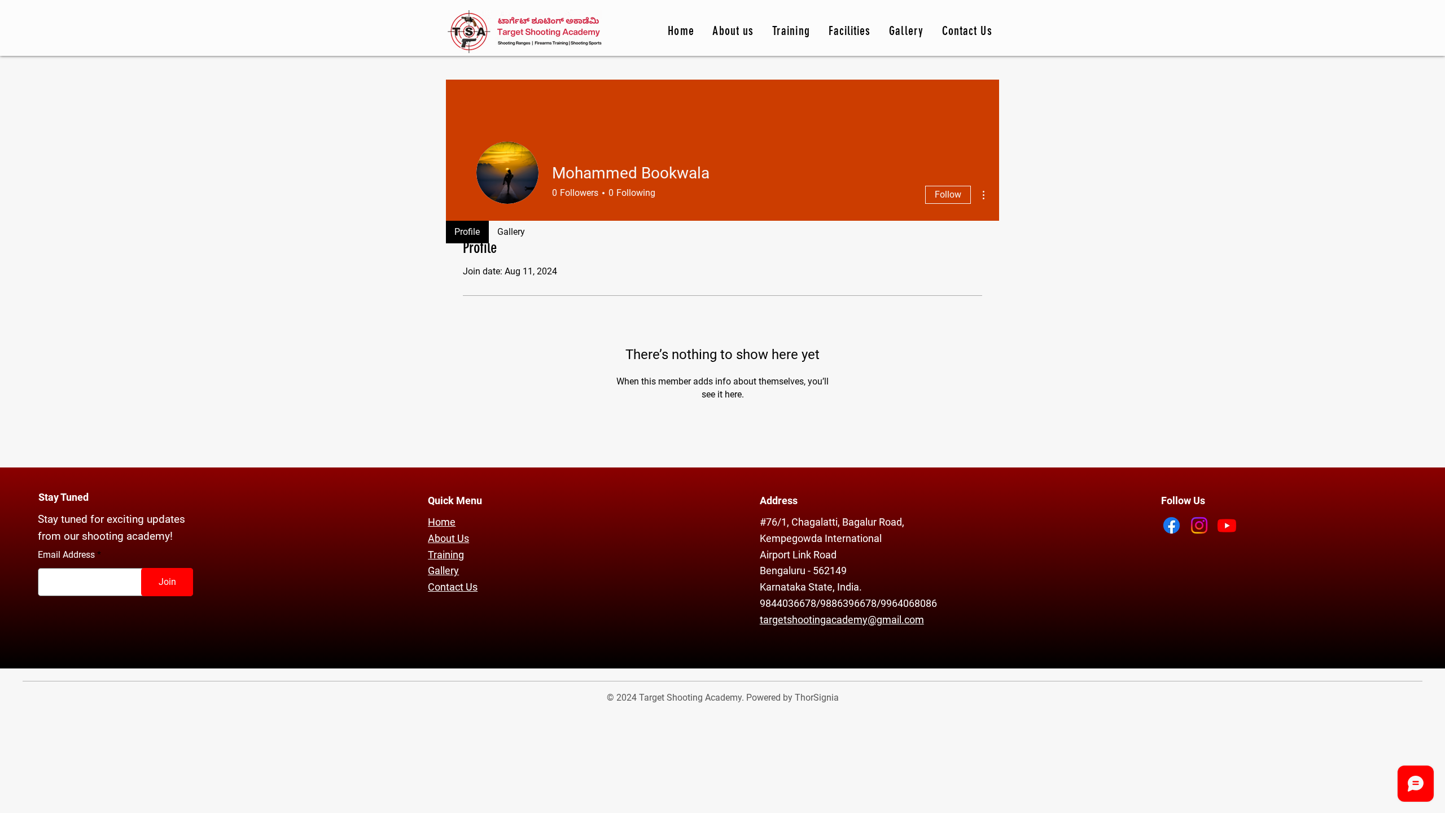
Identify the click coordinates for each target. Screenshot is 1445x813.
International (853, 538)
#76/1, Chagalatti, (801, 522)
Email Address (66, 555)
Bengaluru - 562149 (803, 570)
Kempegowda (792, 538)
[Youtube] (1227, 525)
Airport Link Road (798, 555)
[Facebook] (1172, 525)
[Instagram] (1199, 525)
